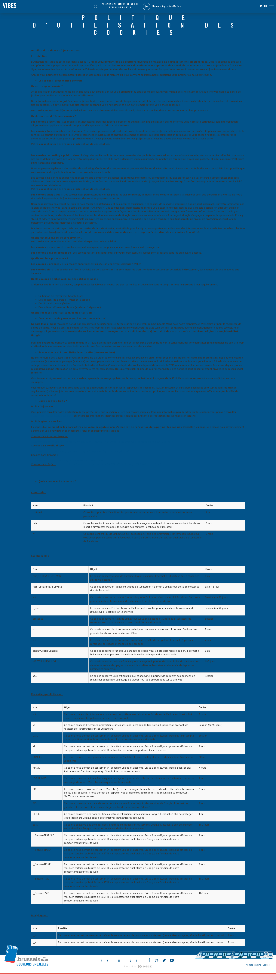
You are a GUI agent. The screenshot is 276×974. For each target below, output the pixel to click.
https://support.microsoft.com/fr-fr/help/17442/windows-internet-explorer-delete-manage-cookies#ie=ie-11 (102, 442)
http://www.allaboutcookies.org (52, 416)
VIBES (10, 6)
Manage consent (253, 965)
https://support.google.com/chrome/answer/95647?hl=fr (68, 460)
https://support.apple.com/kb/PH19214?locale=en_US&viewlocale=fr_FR (114, 464)
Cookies (266, 965)
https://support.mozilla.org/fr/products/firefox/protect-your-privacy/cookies (81, 451)
